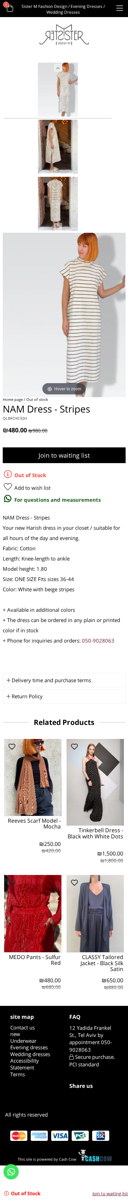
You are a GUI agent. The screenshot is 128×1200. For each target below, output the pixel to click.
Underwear (23, 1040)
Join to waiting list (64, 455)
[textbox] (93, 1039)
